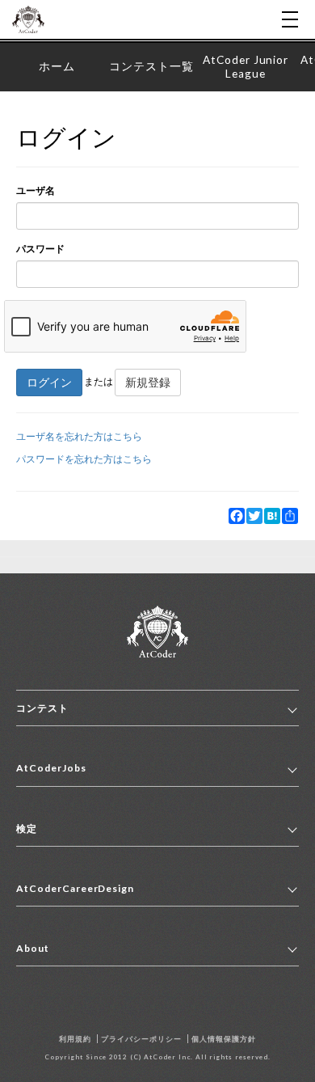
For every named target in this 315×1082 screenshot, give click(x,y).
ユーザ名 (35, 190)
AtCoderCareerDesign (75, 888)
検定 (26, 828)
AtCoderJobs (51, 768)
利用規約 (75, 1038)
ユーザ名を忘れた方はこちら (79, 436)
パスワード (40, 249)
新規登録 (147, 382)
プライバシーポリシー (141, 1038)
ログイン (49, 382)
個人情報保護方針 (223, 1038)
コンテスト (42, 708)
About (32, 948)
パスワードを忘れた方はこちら (84, 459)
